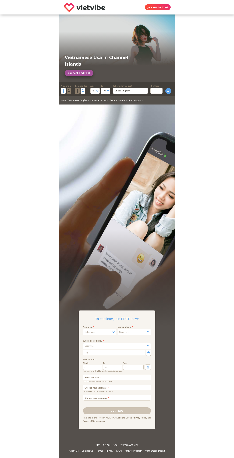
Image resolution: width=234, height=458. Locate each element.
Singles (106, 444)
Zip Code (154, 86)
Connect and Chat (79, 73)
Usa (115, 444)
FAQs (119, 450)
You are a (66, 86)
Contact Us (87, 450)
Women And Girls (129, 444)
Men (98, 444)
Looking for (81, 86)
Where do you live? (122, 86)
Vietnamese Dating (155, 450)
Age (92, 86)
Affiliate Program (133, 450)
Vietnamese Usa (98, 100)
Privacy (109, 450)
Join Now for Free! (158, 7)
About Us (74, 450)
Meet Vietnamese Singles (74, 100)
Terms (99, 450)
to (102, 86)
